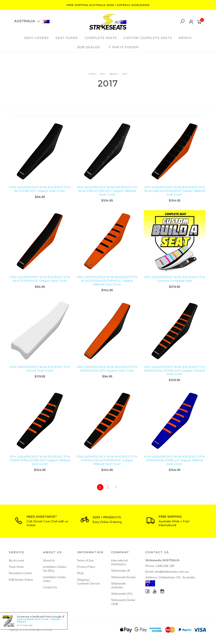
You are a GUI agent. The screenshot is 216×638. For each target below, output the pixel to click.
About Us (49, 560)
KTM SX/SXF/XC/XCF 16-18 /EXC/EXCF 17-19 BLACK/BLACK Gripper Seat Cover (39, 189)
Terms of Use (85, 560)
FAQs (80, 573)
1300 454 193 (165, 566)
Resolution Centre (20, 573)
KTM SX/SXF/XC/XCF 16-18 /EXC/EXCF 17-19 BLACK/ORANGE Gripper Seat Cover (39, 279)
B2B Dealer (88, 47)
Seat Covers (36, 38)
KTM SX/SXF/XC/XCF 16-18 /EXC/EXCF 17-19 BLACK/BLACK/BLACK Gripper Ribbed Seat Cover (107, 190)
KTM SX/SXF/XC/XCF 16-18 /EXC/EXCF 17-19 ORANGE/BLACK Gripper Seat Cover (107, 368)
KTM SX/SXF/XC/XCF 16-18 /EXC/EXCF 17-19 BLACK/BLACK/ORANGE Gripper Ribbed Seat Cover (174, 190)
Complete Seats (101, 38)
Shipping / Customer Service (88, 581)
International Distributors (119, 562)
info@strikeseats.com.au (171, 572)
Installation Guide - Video (55, 579)
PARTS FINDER (125, 47)
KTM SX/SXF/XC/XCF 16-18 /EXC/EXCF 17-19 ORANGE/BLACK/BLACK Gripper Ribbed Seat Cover (39, 460)
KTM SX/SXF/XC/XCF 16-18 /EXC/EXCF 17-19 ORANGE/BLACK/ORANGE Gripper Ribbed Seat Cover (107, 460)
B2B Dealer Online (21, 579)
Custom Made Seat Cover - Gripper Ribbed (38, 620)
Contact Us (50, 587)
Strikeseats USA (121, 593)
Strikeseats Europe (123, 577)
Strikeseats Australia (118, 585)
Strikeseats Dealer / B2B (123, 601)
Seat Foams (66, 38)
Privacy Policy (86, 566)
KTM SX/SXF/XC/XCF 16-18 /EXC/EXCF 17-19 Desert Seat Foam (39, 368)
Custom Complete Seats (148, 38)
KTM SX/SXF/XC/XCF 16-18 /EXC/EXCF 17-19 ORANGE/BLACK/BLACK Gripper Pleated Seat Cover (174, 370)
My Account (16, 560)
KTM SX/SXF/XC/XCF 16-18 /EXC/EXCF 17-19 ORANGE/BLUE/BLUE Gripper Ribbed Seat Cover (174, 460)
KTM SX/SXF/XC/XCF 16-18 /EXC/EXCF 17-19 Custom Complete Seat (174, 279)
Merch (185, 38)
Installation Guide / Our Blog (55, 568)
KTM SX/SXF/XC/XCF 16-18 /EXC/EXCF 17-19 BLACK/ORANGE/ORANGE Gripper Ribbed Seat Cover (107, 280)
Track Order (16, 566)
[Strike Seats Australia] (107, 21)
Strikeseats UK (120, 570)
